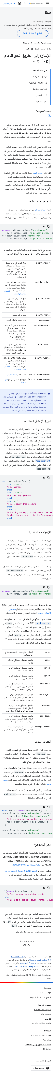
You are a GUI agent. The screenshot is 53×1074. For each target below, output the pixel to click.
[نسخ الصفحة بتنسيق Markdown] (38, 61)
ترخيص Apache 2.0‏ (28, 963)
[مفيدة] (32, 49)
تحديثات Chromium (42, 1009)
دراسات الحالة (46, 1014)
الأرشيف (48, 1018)
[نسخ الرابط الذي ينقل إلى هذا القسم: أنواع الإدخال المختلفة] (21, 421)
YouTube (47, 1040)
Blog (48, 12)
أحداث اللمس (38, 173)
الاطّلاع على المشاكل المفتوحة (40, 997)
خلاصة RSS (46, 1049)
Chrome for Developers (41, 43)
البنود (49, 1061)
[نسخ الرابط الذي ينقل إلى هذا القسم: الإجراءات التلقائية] (26, 532)
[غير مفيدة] (27, 49)
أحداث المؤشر (40, 209)
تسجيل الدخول (9, 3)
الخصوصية (40, 1061)
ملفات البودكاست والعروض (41, 1023)
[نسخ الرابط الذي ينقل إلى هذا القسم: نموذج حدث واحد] (25, 201)
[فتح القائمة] (47, 3)
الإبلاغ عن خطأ (45, 992)
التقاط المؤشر (12, 374)
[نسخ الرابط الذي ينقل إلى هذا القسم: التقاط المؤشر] (31, 742)
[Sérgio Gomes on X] (49, 116)
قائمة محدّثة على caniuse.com (26, 864)
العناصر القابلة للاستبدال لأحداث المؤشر (21, 871)
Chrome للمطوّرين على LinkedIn (38, 1044)
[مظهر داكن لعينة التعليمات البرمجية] (44, 226)
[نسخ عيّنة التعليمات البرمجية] (48, 226)
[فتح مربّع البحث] (25, 3)
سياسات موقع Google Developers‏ (28, 966)
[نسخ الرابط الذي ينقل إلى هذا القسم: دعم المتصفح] (31, 844)
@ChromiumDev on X (41, 1035)
